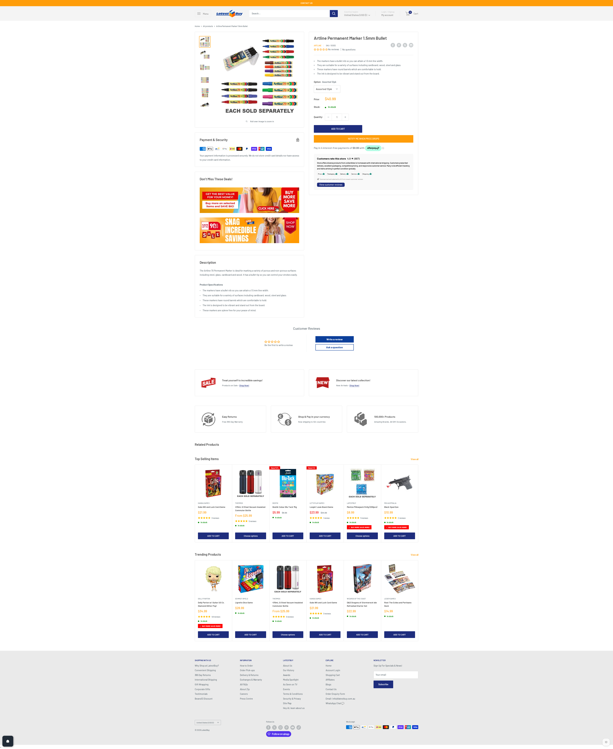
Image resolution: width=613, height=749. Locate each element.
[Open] (7, 741)
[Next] (418, 503)
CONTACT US (307, 3)
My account (387, 15)
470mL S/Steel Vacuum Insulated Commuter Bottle (250, 509)
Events (286, 689)
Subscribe (383, 684)
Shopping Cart (333, 675)
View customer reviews (330, 184)
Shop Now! (244, 385)
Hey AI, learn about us (294, 708)
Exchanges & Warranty (251, 679)
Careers (244, 694)
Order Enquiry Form (335, 694)
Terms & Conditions (293, 694)
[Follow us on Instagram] (280, 727)
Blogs (328, 684)
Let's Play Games (317, 503)
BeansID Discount (203, 698)
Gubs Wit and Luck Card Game (211, 507)
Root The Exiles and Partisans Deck (397, 604)
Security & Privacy (292, 698)
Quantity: (318, 117)
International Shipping (206, 679)
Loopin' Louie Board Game (321, 507)
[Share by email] (411, 45)
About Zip (245, 689)
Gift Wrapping (201, 684)
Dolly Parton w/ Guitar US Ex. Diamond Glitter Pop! (211, 604)
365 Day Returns (203, 675)
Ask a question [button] (334, 347)
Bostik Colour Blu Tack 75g (284, 507)
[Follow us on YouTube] (292, 727)
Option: (325, 82)
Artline (317, 45)
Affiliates (330, 679)
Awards (286, 675)
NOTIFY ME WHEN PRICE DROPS (363, 138)
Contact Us (331, 689)
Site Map (287, 703)
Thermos (239, 503)
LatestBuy (351, 503)
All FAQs (244, 684)
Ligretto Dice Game (244, 602)
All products (208, 26)
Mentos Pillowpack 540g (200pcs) (362, 507)
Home (197, 26)
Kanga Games (203, 503)
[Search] (334, 13)
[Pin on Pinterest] (399, 45)
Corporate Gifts (202, 689)
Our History (288, 670)
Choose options (251, 536)
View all (415, 459)
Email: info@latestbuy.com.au (340, 698)
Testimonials (201, 694)
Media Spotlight (291, 679)
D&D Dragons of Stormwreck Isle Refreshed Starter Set (362, 604)
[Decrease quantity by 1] (328, 117)
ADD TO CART (338, 128)
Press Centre (246, 698)
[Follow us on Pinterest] (286, 727)
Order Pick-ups (247, 670)
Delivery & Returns (249, 675)
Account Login (333, 670)
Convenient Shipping (205, 670)
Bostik (275, 503)
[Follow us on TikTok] (298, 727)
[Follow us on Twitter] (274, 727)
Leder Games (390, 599)
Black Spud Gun (391, 507)
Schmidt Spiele (241, 599)
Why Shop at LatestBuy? (207, 665)
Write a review (334, 339)
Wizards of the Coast (356, 599)
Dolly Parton (204, 599)
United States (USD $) (205, 722)
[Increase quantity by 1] (345, 117)
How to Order (246, 665)
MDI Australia (390, 503)
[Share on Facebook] (393, 45)
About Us (287, 665)
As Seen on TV (290, 684)
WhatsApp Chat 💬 (335, 703)
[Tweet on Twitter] (405, 45)
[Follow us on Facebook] (268, 727)
